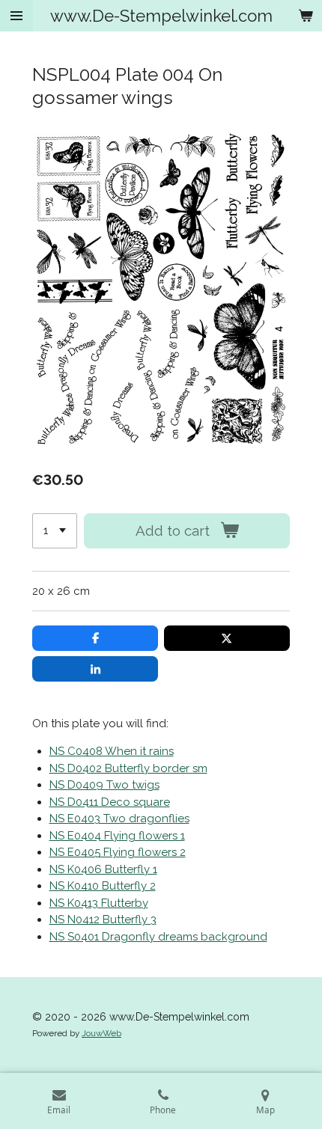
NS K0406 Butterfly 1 (103, 869)
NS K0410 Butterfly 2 (102, 886)
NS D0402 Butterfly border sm (128, 768)
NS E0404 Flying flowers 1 (117, 835)
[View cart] (305, 15)
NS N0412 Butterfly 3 (103, 919)
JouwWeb (101, 1033)
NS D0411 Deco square (109, 802)
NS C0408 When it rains (111, 751)
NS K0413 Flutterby (98, 903)
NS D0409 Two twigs (104, 785)
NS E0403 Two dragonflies (119, 818)
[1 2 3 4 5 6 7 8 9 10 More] (54, 530)
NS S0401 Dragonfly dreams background (158, 936)
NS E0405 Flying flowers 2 (117, 852)
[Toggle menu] (16, 15)
